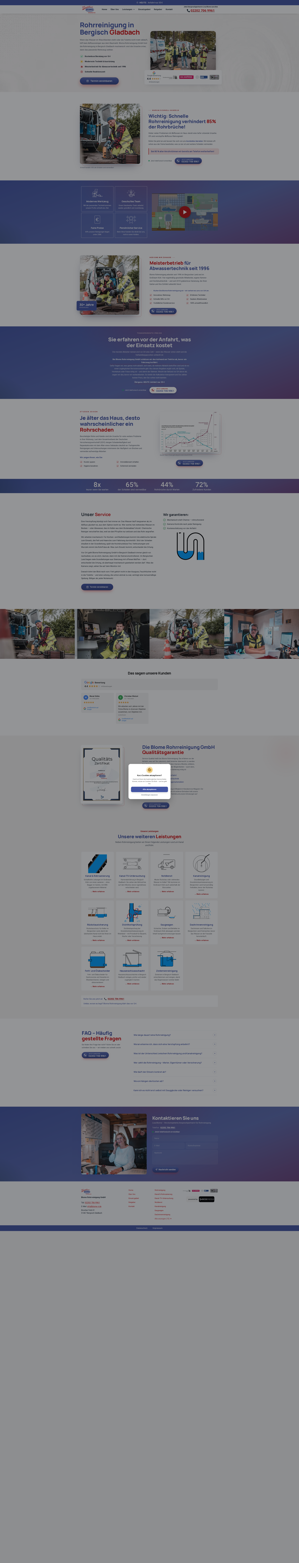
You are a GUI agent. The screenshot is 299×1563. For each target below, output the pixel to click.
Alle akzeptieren (149, 789)
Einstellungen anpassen (149, 795)
